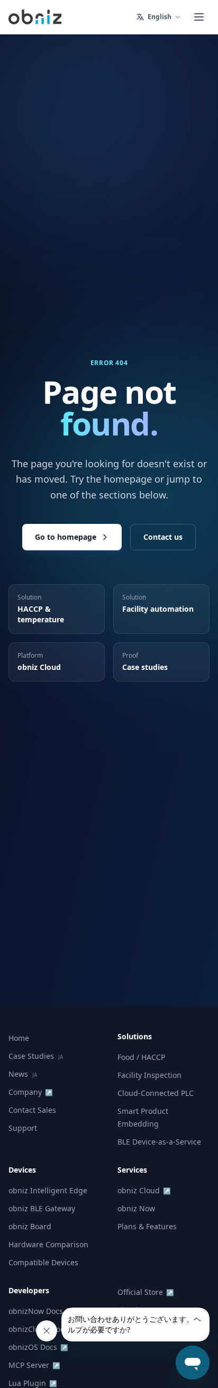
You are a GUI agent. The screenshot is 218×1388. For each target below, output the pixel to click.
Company (30, 1092)
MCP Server (34, 1365)
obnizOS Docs (38, 1347)
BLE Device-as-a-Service (159, 1142)
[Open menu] (199, 17)
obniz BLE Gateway (41, 1208)
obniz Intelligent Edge (47, 1190)
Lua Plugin (32, 1383)
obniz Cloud (144, 1190)
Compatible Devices (43, 1262)
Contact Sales (32, 1110)
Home (18, 1038)
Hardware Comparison (48, 1244)
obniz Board (29, 1226)
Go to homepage (65, 537)
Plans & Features (147, 1226)
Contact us (163, 537)
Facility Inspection (149, 1075)
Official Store (145, 1292)
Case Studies (35, 1056)
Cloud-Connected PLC (155, 1093)
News (22, 1074)
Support (22, 1128)
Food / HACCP (141, 1057)
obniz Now (136, 1208)
